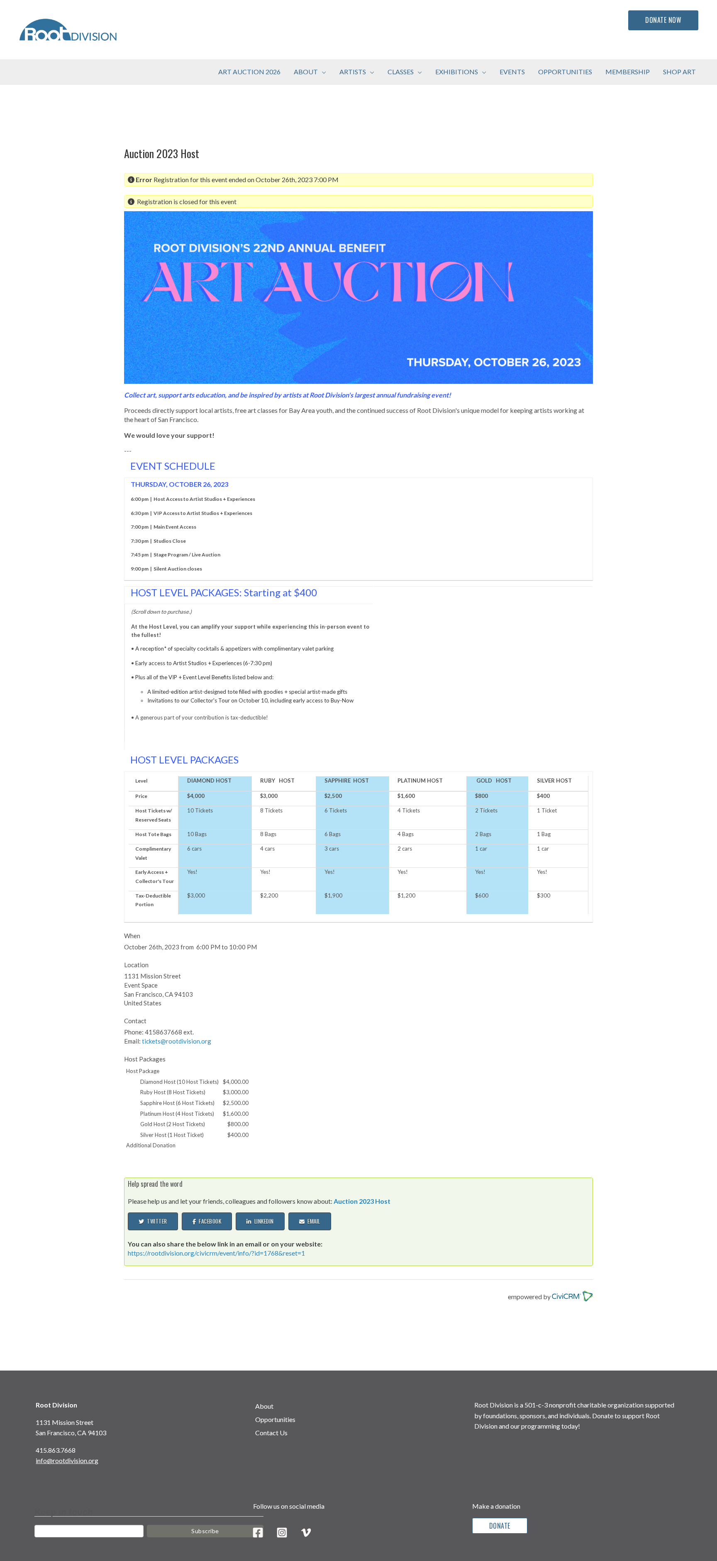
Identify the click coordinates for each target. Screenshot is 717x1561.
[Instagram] (282, 1532)
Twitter (155, 1221)
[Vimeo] (306, 1532)
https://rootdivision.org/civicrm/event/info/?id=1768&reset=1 (216, 1253)
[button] (322, 71)
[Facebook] (257, 1532)
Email (312, 1221)
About (264, 1406)
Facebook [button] (208, 1221)
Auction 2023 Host (362, 1201)
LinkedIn (262, 1221)
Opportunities (275, 1419)
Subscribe (205, 1530)
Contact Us (271, 1433)
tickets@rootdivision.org (176, 1041)
